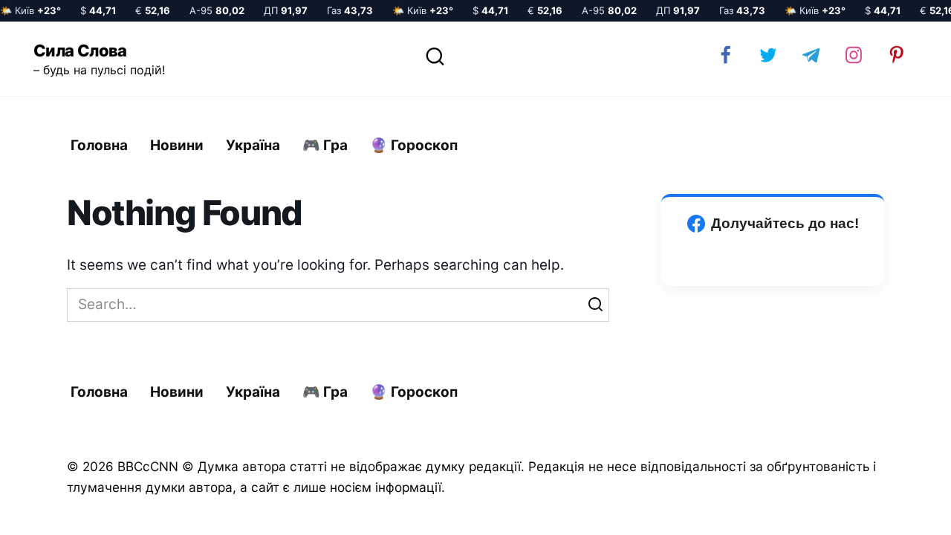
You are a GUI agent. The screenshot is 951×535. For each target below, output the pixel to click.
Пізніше (898, 510)
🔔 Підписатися (774, 509)
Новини (177, 145)
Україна (253, 145)
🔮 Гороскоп (414, 145)
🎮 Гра (325, 145)
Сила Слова (80, 50)
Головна (99, 145)
